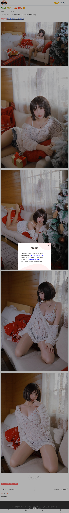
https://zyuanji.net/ (37, 255)
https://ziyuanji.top (34, 260)
